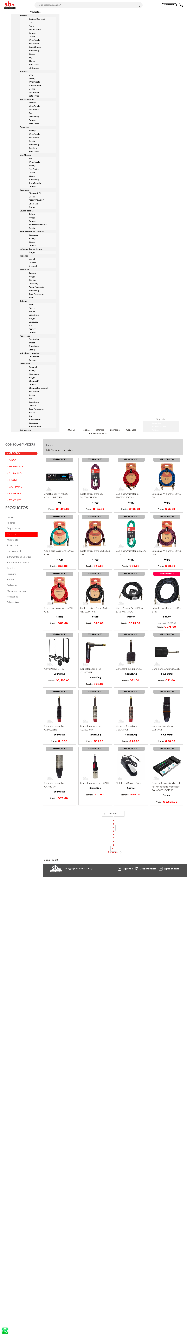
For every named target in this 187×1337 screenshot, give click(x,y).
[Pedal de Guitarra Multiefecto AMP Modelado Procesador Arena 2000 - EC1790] (167, 766)
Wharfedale (34, 40)
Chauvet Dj (34, 357)
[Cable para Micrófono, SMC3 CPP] (95, 534)
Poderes (24, 72)
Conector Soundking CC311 (130, 669)
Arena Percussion (37, 287)
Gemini (32, 37)
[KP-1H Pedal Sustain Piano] (131, 766)
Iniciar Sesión (169, 5)
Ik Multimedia (35, 183)
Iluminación (25, 190)
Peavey (32, 26)
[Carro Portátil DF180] (59, 652)
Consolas (24, 127)
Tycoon (32, 273)
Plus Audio (34, 44)
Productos (35, 12)
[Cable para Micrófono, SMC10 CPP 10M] (95, 477)
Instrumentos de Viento (31, 249)
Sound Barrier (35, 47)
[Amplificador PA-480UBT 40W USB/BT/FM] (59, 477)
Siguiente (113, 852)
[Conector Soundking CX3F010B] (167, 709)
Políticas (156, 430)
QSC (31, 23)
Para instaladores (98, 434)
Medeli (32, 259)
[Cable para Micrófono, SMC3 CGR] (59, 534)
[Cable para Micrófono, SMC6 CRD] (59, 591)
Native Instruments (38, 225)
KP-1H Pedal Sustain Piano (128, 783)
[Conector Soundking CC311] (131, 652)
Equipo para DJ (26, 211)
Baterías (23, 301)
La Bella (32, 406)
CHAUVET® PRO (36, 200)
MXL (31, 159)
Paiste (32, 308)
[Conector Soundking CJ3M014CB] (131, 709)
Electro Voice (35, 30)
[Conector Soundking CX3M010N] (59, 766)
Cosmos (33, 197)
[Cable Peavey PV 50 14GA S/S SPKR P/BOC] (131, 591)
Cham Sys (33, 204)
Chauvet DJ (34, 381)
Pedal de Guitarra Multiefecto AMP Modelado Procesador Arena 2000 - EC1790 (166, 787)
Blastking (33, 148)
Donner (32, 33)
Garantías (156, 423)
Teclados (24, 256)
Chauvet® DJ (35, 193)
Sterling (32, 280)
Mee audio (34, 374)
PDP (31, 325)
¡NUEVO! (70, 430)
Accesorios (25, 364)
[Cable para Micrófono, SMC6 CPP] (167, 534)
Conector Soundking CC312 (166, 669)
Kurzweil (33, 266)
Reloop (32, 214)
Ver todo (14, 453)
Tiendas (85, 430)
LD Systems (34, 68)
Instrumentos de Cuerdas (32, 232)
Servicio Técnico (159, 427)
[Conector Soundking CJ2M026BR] (95, 652)
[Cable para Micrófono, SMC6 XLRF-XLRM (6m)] (95, 591)
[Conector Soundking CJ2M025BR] (59, 709)
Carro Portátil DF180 (54, 669)
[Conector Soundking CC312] (167, 652)
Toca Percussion (36, 294)
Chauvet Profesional (38, 388)
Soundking (34, 51)
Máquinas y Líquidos (29, 353)
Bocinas (23, 16)
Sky (30, 58)
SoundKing (34, 117)
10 (113, 849)
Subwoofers (25, 430)
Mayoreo (115, 430)
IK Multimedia (35, 420)
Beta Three (34, 65)
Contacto (131, 430)
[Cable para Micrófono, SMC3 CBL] (167, 477)
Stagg (32, 54)
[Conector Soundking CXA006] (95, 766)
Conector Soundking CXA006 (95, 783)
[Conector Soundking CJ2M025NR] (95, 709)
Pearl (31, 298)
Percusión (24, 270)
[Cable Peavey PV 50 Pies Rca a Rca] (167, 591)
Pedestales (25, 336)
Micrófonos (25, 155)
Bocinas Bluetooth (37, 19)
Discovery (33, 235)
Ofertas (100, 430)
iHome (32, 61)
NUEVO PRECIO (167, 574)
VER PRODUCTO (59, 460)
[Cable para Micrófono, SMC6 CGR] (131, 534)
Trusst (32, 343)
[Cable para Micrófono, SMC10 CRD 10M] (131, 477)
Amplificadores (27, 99)
